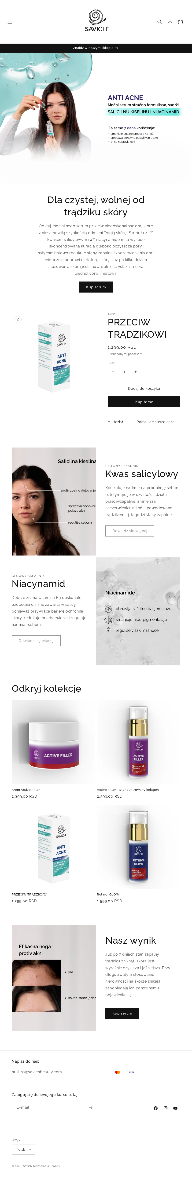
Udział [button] (117, 422)
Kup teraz (144, 402)
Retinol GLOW (108, 894)
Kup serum (96, 287)
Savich (28, 1166)
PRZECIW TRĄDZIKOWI (30, 894)
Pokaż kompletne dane (156, 422)
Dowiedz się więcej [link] (129, 531)
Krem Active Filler (26, 789)
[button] (10, 22)
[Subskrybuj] (90, 1107)
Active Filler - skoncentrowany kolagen (128, 789)
